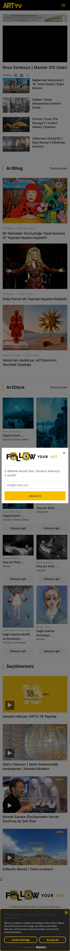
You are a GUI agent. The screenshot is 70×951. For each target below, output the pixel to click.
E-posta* (10, 475)
